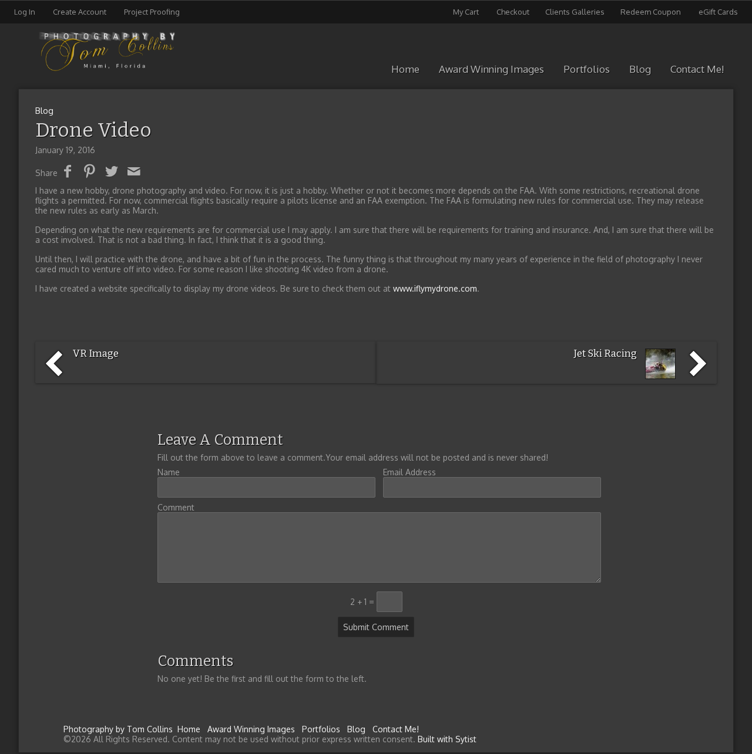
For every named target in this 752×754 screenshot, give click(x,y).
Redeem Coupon (650, 11)
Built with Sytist (447, 739)
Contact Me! (697, 69)
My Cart (467, 11)
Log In (24, 11)
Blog (640, 69)
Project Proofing (152, 11)
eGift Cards (718, 11)
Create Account (79, 11)
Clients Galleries (575, 11)
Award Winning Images (491, 69)
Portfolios (586, 69)
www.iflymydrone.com (435, 288)
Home (405, 69)
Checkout (512, 11)
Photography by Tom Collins (118, 729)
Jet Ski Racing (605, 353)
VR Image (96, 353)
